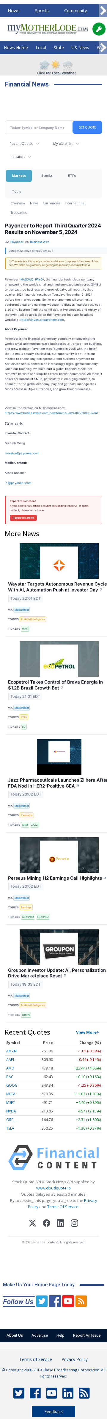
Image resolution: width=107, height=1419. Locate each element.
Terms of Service (35, 1359)
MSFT (10, 1102)
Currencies (51, 203)
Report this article (23, 517)
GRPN (26, 1014)
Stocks (47, 175)
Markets (19, 175)
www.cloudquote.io (53, 1188)
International (75, 203)
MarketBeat (22, 609)
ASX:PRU (28, 916)
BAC (9, 1076)
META (10, 1093)
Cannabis (27, 815)
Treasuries (18, 212)
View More (86, 1032)
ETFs (72, 175)
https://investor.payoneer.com (42, 319)
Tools (16, 191)
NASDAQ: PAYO (32, 279)
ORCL (10, 1119)
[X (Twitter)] (32, 1224)
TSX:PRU (43, 916)
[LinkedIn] (60, 1224)
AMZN (11, 1051)
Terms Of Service (62, 1206)
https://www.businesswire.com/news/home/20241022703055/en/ (51, 413)
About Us (15, 1335)
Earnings (26, 907)
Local (41, 47)
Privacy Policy (75, 1359)
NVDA (11, 1111)
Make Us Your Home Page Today (39, 1284)
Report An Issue (86, 1335)
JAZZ (34, 824)
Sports (42, 10)
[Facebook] (46, 1224)
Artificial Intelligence (33, 619)
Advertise (40, 1335)
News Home (16, 47)
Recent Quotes (21, 143)
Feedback (53, 1411)
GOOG (12, 1085)
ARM (25, 824)
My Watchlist (63, 143)
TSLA (10, 1128)
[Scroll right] (103, 10)
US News (80, 47)
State (59, 47)
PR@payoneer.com (18, 483)
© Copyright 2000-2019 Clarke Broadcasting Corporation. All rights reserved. (53, 1372)
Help (60, 1335)
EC (24, 726)
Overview (18, 203)
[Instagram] (74, 1224)
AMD (10, 1068)
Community (75, 10)
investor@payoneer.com (22, 453)
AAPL (10, 1059)
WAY (25, 628)
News (14, 10)
